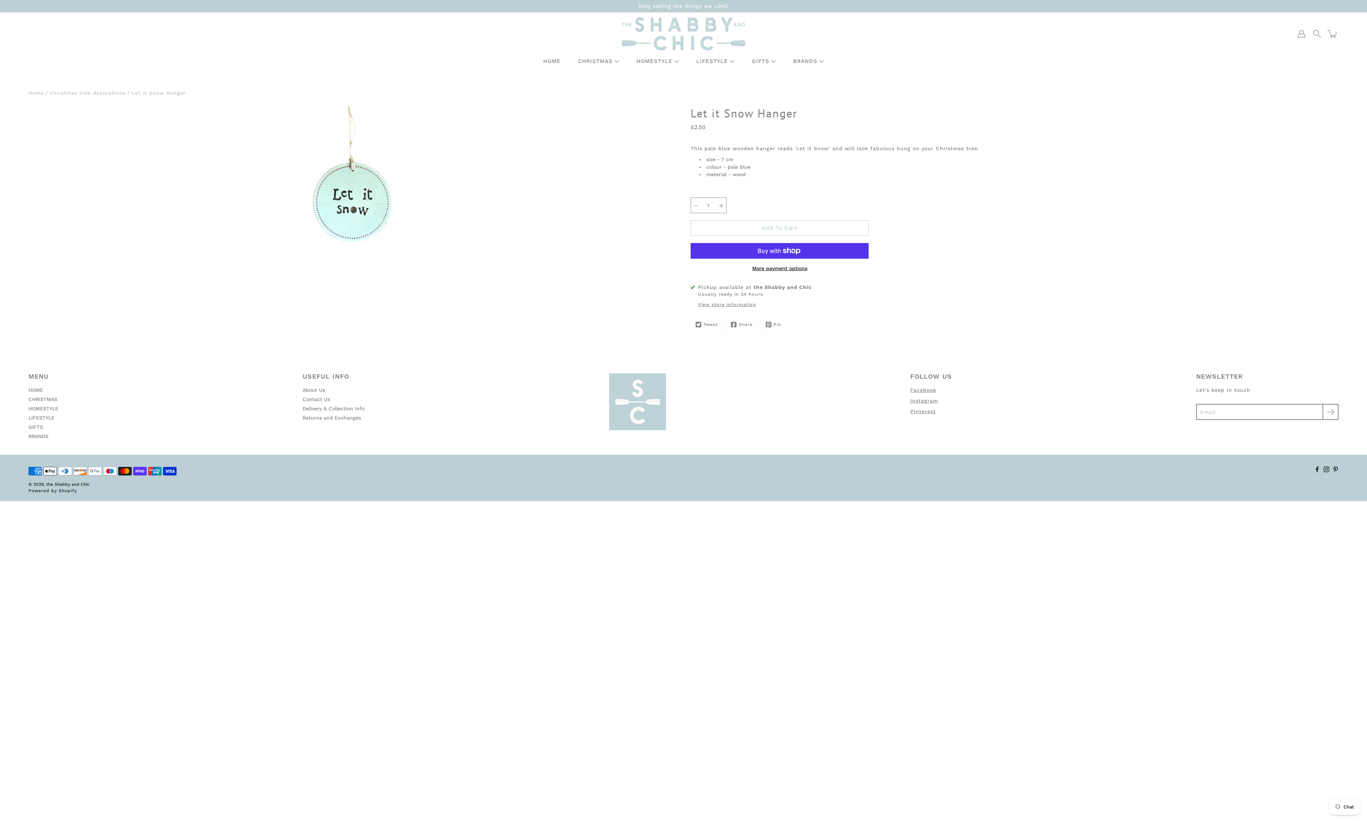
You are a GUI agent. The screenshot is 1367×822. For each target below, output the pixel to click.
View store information (727, 304)
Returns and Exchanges (332, 418)
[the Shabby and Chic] (683, 34)
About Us (314, 390)
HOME (552, 61)
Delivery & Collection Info (334, 408)
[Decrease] (696, 205)
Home (36, 93)
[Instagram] (1326, 469)
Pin (777, 324)
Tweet (710, 324)
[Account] (1301, 33)
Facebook (923, 390)
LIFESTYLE (712, 61)
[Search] (1317, 33)
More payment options (779, 268)
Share (746, 324)
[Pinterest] (1336, 469)
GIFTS (760, 61)
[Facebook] (1317, 469)
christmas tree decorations (88, 93)
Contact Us (316, 399)
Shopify (68, 490)
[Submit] (1331, 412)
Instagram (924, 401)
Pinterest (923, 411)
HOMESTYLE (654, 61)
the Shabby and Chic (68, 484)
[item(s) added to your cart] (1333, 33)
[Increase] (721, 205)
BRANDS (805, 61)
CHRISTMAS (595, 61)
